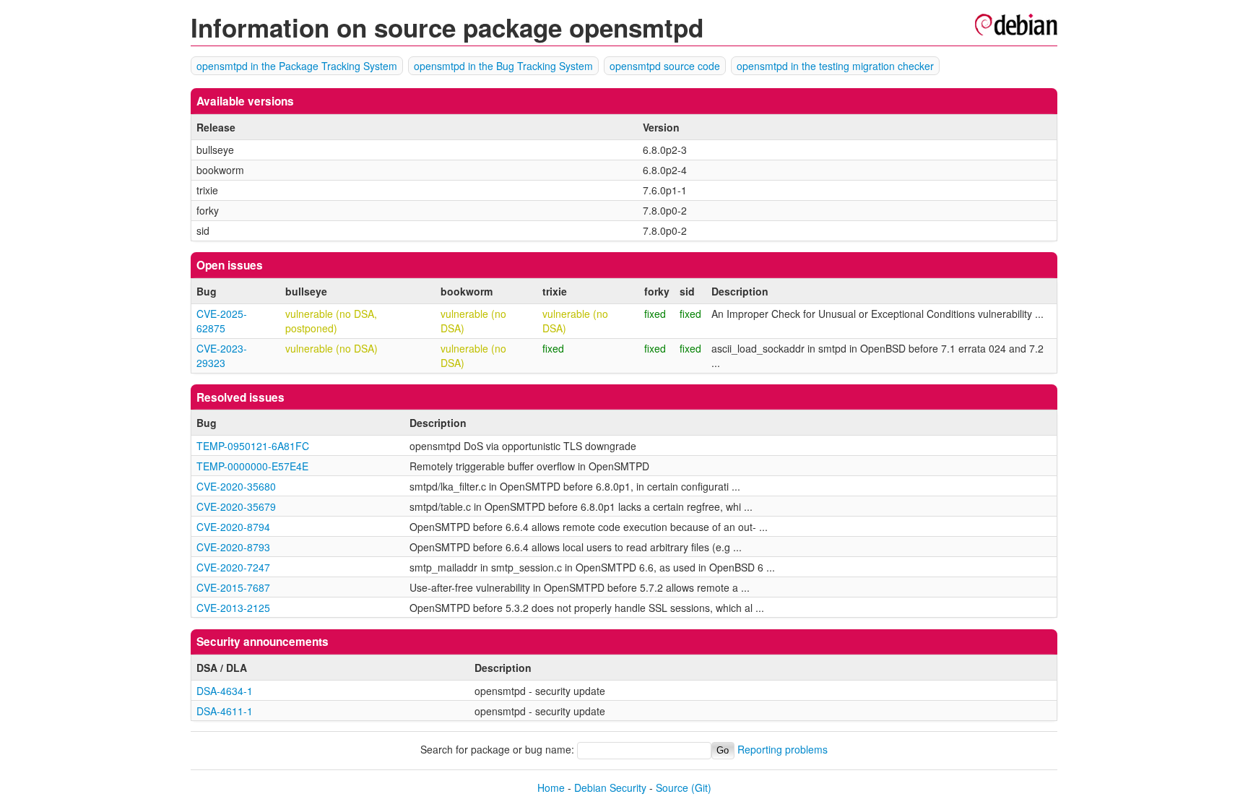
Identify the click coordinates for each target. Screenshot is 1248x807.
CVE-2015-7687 (233, 587)
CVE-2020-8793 (233, 547)
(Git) (701, 787)
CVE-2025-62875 (221, 320)
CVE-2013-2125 (233, 607)
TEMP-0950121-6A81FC (252, 446)
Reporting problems (782, 749)
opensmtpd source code (665, 66)
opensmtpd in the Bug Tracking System (503, 66)
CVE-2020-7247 (233, 567)
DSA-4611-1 (224, 711)
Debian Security (610, 787)
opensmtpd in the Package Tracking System (296, 66)
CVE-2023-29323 (221, 355)
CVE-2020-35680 (236, 486)
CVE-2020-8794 (233, 526)
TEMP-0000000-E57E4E (252, 466)
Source (672, 787)
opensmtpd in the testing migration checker (835, 66)
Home (551, 787)
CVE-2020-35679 (236, 506)
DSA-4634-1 (224, 690)
